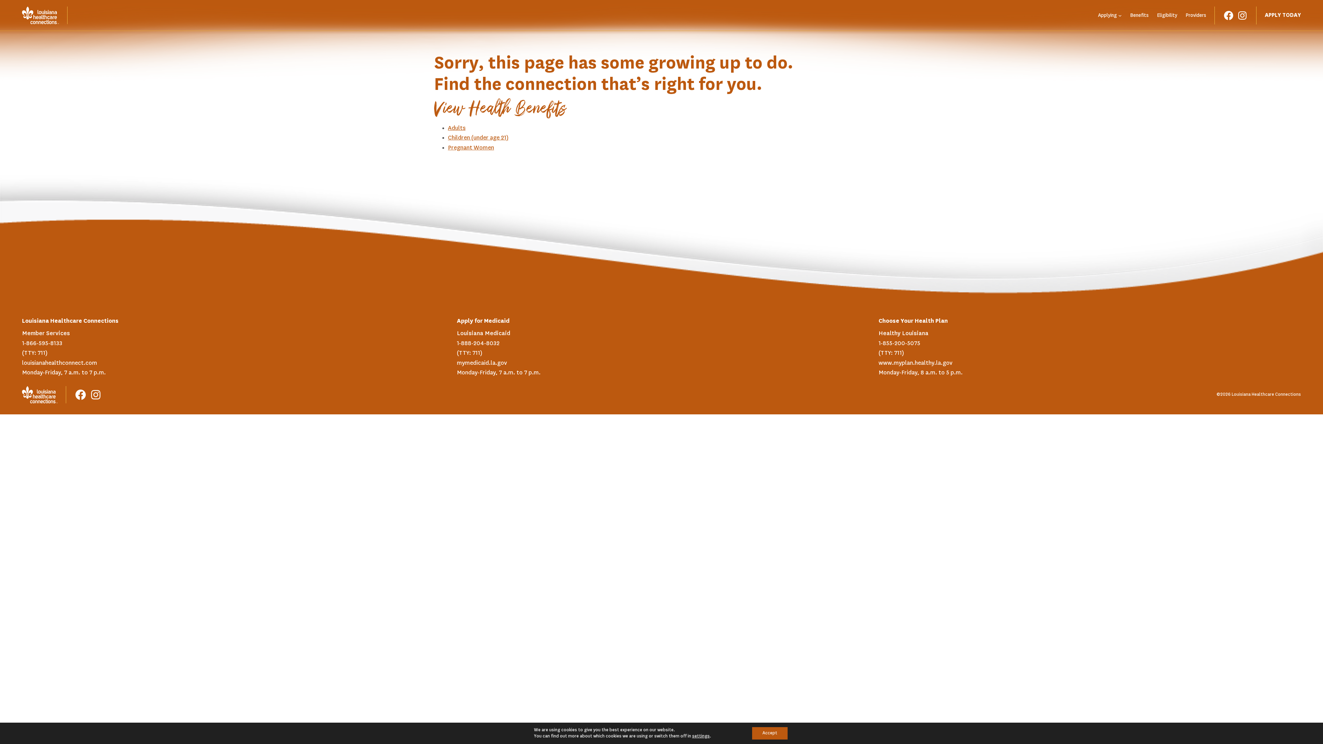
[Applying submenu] (1120, 15)
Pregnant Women (471, 148)
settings (701, 736)
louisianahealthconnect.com (59, 363)
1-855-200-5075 (899, 343)
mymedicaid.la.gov (482, 363)
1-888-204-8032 (478, 343)
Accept (769, 733)
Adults (456, 128)
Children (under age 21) (478, 138)
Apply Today (1283, 15)
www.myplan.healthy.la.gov (915, 363)
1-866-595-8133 (42, 343)
